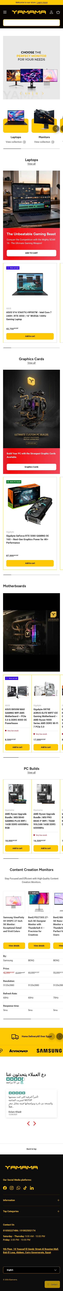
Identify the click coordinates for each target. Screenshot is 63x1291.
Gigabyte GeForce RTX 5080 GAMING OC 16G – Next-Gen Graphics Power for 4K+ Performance (27, 539)
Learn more (42, 2)
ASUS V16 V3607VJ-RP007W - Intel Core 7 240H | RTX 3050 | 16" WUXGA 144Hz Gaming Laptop (29, 316)
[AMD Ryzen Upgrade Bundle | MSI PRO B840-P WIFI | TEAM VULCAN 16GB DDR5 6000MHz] (45, 793)
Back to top (31, 1149)
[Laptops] (15, 120)
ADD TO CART (31, 253)
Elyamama (13, 1280)
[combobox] (31, 22)
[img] (33, 1079)
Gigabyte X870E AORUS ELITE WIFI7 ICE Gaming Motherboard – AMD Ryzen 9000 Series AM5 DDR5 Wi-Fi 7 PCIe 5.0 (45, 718)
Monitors (44, 137)
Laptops (16, 137)
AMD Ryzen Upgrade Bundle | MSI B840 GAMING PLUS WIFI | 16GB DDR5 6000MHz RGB (16, 821)
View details (14, 946)
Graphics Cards (31, 467)
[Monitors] (44, 120)
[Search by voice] (55, 22)
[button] (58, 12)
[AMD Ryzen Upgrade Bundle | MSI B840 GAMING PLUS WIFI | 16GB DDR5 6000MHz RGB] (17, 793)
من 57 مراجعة (12, 1082)
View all (32, 163)
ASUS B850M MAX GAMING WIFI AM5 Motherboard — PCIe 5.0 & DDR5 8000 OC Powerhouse (16, 716)
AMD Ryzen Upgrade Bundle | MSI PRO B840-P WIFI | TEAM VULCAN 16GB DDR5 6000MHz (44, 821)
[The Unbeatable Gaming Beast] (31, 199)
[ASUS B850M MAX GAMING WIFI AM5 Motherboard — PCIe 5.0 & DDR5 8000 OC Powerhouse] (17, 689)
